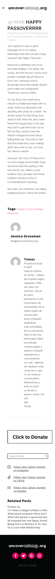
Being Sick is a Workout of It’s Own (27, 524)
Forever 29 (13, 506)
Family (21, 209)
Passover (13, 213)
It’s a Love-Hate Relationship (23, 527)
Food (29, 209)
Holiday (38, 209)
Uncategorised (38, 33)
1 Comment (41, 36)
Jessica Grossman (21, 36)
